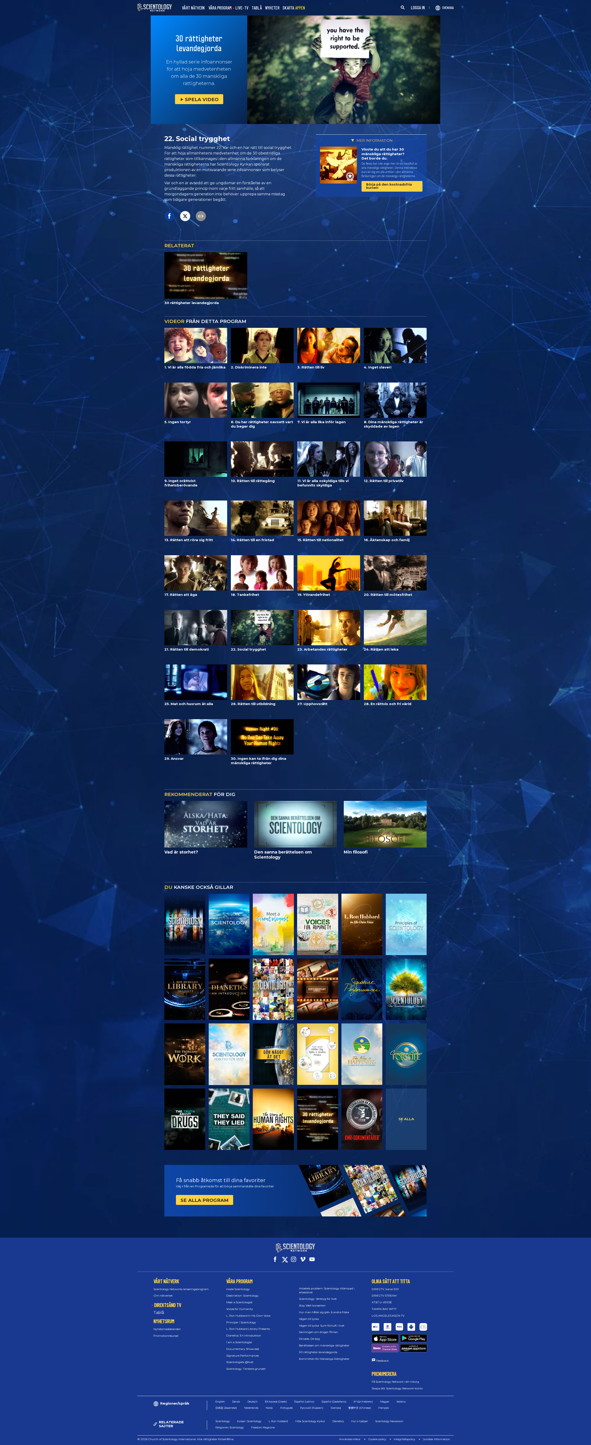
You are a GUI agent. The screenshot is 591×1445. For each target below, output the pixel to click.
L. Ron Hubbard (278, 1421)
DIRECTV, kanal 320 (385, 1289)
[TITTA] (406, 924)
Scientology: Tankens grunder (246, 1368)
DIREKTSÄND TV (167, 1305)
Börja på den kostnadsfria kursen (389, 186)
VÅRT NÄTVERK (193, 8)
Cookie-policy (377, 1439)
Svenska (336, 1407)
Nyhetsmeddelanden (167, 1329)
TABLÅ (257, 8)
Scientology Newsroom (389, 1421)
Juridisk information (436, 1439)
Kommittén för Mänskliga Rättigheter (324, 1359)
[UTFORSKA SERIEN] (184, 924)
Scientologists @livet (239, 1362)
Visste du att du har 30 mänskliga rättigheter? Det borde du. (383, 153)
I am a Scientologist (239, 1342)
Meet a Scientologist (239, 1302)
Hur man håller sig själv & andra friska (324, 1312)
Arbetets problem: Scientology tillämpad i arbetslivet (326, 1290)
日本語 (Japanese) (226, 1407)
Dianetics (338, 1421)
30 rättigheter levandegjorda (318, 1352)
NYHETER (272, 8)
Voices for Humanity (239, 1309)
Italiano (401, 1401)
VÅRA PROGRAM (220, 8)
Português (286, 1407)
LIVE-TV (241, 8)
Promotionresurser (166, 1335)
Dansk (236, 1401)
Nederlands (251, 1407)
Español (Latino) (304, 1401)
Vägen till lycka (309, 1319)
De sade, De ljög (309, 1338)
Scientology (222, 1421)
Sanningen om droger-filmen (318, 1332)
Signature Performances (242, 1355)
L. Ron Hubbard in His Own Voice (248, 1315)
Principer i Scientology (241, 1322)
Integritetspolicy (404, 1439)
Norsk (269, 1407)
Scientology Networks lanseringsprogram (181, 1289)
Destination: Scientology (242, 1295)
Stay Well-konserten (312, 1305)
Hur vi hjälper (359, 1421)
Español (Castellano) (334, 1401)
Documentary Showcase (242, 1349)
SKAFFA (294, 8)
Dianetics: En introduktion (243, 1335)
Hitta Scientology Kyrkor (310, 1421)
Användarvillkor (350, 1439)
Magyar (384, 1401)
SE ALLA (406, 1119)
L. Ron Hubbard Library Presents (248, 1328)
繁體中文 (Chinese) (359, 1407)
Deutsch (252, 1401)
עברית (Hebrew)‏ (363, 1401)
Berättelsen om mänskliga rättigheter (324, 1345)
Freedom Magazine (263, 1427)
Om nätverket (163, 1295)
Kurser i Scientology (249, 1421)
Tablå (159, 1312)
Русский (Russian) (311, 1407)
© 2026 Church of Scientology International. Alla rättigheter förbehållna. (185, 1439)
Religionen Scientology (229, 1427)
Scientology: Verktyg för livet (318, 1298)
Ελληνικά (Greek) (276, 1401)
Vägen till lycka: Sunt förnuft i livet (321, 1325)
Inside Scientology (238, 1289)
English (220, 1401)
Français (383, 1407)
